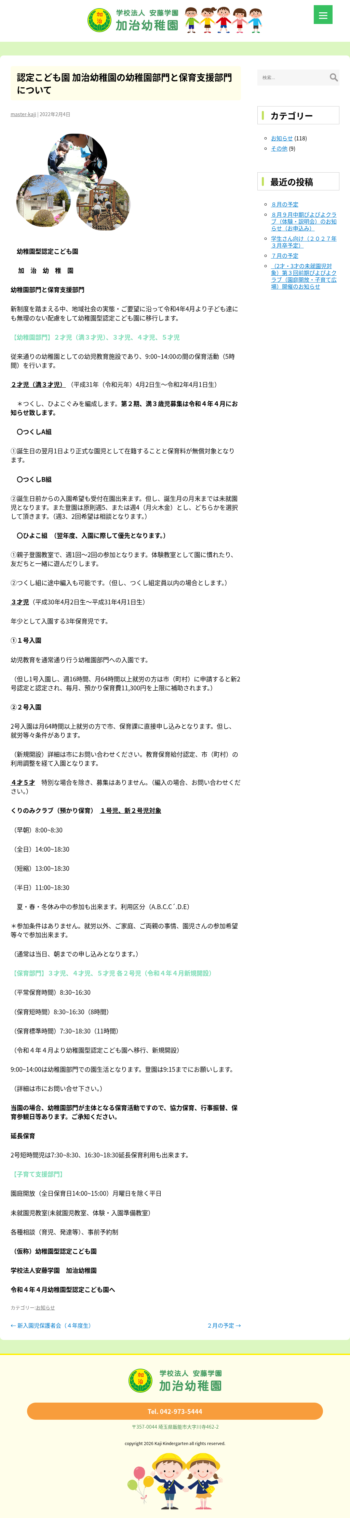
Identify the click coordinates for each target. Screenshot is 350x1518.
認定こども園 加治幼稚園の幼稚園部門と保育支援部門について (124, 83)
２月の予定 (224, 1325)
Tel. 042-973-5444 (175, 1411)
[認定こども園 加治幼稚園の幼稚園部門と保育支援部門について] (126, 182)
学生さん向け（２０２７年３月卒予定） (304, 241)
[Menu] (323, 14)
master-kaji (23, 114)
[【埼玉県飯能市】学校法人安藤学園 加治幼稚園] (175, 31)
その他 (279, 148)
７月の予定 (284, 255)
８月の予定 (284, 204)
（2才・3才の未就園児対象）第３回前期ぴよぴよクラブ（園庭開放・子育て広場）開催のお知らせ (304, 276)
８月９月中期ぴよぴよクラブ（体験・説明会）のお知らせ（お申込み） (304, 221)
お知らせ (45, 1307)
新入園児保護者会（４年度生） (52, 1325)
